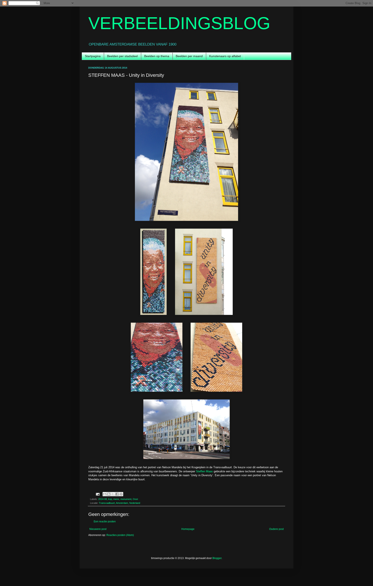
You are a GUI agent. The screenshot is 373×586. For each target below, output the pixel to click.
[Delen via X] (113, 494)
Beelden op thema (156, 56)
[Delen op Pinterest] (121, 494)
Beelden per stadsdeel (122, 56)
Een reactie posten (105, 521)
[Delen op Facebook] (117, 494)
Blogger (216, 558)
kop (110, 499)
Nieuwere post (97, 529)
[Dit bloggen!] (109, 494)
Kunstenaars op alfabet (225, 56)
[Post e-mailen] (97, 494)
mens (116, 499)
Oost (135, 499)
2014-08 (102, 499)
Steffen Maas (204, 471)
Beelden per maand (189, 56)
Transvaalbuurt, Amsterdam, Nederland (119, 503)
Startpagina (93, 56)
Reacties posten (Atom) (120, 535)
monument (125, 499)
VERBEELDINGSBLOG (179, 23)
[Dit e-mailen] (105, 494)
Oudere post (276, 529)
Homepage (187, 529)
